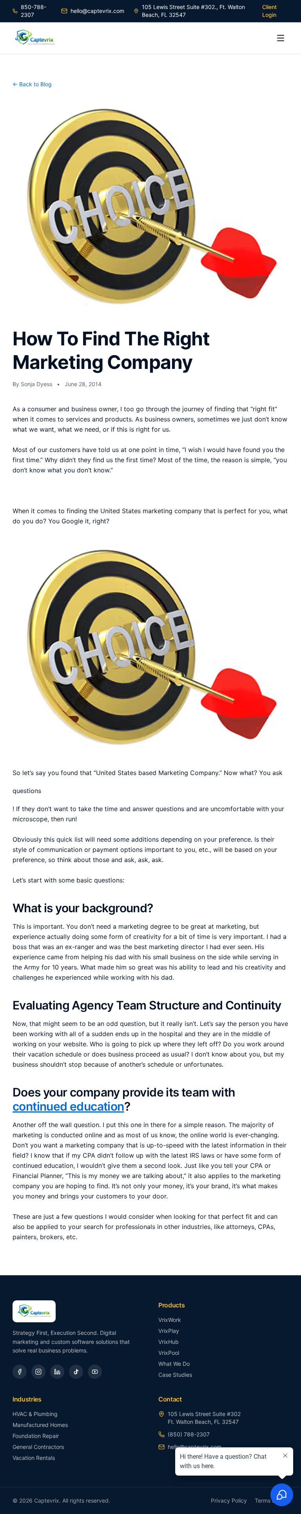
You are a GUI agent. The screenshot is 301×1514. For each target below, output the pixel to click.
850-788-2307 (33, 11)
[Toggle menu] (280, 38)
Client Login (269, 11)
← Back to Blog (32, 84)
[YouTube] (95, 1372)
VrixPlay (168, 1330)
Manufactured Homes (40, 1424)
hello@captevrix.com (97, 10)
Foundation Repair (36, 1435)
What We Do (174, 1363)
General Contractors (38, 1446)
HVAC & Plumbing (35, 1414)
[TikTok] (76, 1372)
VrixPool (168, 1352)
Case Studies (175, 1374)
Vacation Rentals (34, 1457)
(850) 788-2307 (189, 1434)
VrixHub (168, 1341)
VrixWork (169, 1319)
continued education (68, 1106)
